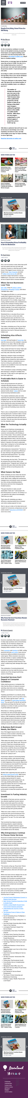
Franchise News (4, 26)
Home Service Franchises (6, 240)
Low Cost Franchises (8, 1091)
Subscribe (23, 2)
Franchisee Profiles (8, 1085)
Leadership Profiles (8, 1083)
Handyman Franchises (9, 1087)
